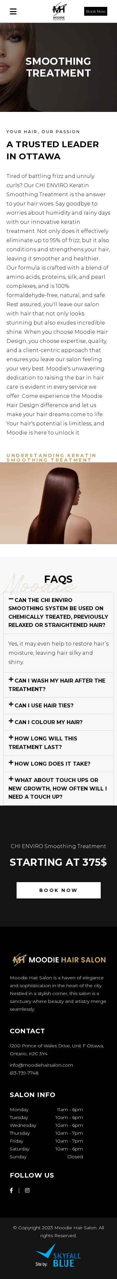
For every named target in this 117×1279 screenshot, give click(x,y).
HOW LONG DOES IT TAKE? (52, 764)
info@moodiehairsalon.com (41, 1065)
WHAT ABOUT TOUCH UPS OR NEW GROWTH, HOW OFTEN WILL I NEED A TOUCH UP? (57, 788)
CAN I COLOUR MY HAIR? (49, 722)
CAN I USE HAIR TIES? (44, 705)
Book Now (95, 11)
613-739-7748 (24, 1073)
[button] (58, 612)
